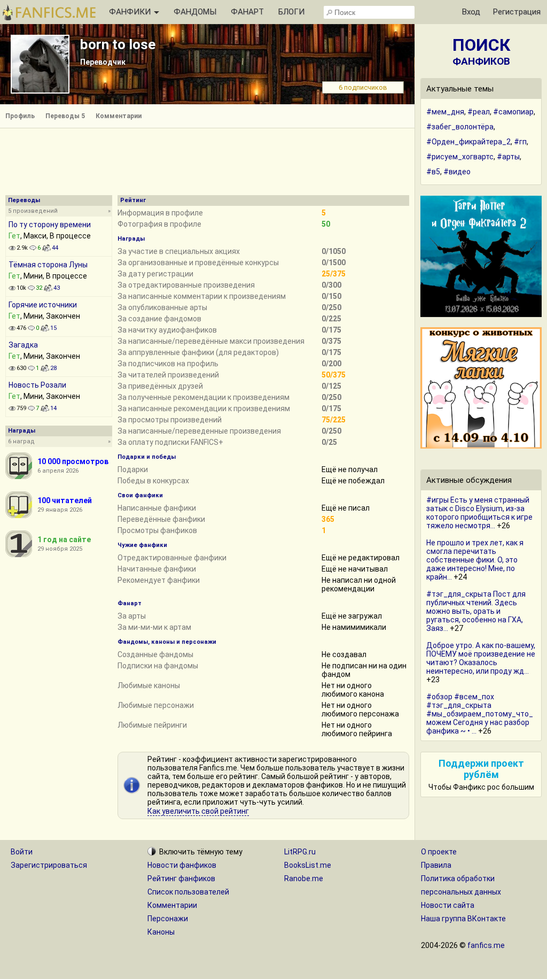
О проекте (439, 851)
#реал (478, 111)
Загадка (23, 345)
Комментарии (119, 116)
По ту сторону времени (50, 224)
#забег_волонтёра (460, 126)
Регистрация (517, 12)
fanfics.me (486, 945)
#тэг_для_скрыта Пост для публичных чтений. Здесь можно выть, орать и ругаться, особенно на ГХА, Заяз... (476, 611)
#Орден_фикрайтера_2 (468, 141)
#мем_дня (445, 111)
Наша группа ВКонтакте (463, 918)
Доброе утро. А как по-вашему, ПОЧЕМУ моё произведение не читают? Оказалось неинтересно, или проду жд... (480, 658)
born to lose (117, 44)
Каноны (161, 932)
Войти (22, 851)
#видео (457, 171)
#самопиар (513, 111)
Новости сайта (447, 905)
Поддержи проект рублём (481, 769)
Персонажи (167, 918)
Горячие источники (43, 304)
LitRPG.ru (300, 851)
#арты (508, 156)
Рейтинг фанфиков (181, 878)
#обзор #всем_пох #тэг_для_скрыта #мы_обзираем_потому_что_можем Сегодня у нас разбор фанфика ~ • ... (479, 713)
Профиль (20, 116)
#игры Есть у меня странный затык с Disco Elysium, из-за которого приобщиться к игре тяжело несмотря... (479, 513)
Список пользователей (188, 892)
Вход (471, 12)
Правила (436, 865)
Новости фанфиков (181, 865)
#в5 (433, 171)
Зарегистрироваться (49, 865)
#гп (520, 141)
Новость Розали (37, 385)
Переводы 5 (65, 116)
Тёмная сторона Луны (48, 264)
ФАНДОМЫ (195, 12)
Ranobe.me (303, 878)
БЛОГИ (291, 12)
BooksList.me (307, 865)
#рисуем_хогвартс (460, 156)
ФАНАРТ (247, 12)
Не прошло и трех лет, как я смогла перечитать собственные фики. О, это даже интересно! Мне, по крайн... (474, 559)
